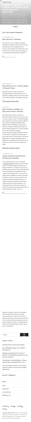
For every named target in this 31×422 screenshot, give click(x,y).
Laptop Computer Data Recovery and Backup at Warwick (14, 157)
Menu (16, 26)
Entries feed (5, 389)
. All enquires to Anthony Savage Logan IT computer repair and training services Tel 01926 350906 (14, 416)
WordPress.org (6, 395)
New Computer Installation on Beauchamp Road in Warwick (12, 110)
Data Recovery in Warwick (11, 39)
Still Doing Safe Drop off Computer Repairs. (13, 345)
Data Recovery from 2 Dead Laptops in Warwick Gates (15, 87)
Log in (3, 385)
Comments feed (6, 392)
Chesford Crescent (9, 163)
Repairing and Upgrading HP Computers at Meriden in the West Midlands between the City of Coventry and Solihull (15, 355)
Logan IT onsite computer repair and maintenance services (15, 8)
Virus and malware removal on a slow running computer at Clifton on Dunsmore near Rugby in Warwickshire (14, 367)
